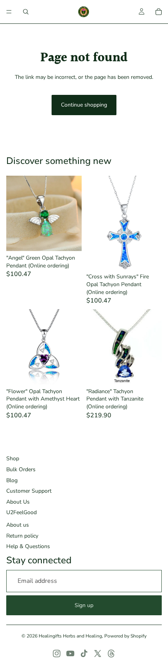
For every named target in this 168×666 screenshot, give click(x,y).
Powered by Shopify (125, 636)
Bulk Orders (21, 469)
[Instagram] (56, 653)
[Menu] (9, 12)
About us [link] (17, 525)
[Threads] (111, 653)
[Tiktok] (84, 653)
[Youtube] (70, 653)
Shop (12, 458)
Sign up (84, 605)
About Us (18, 502)
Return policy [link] (22, 536)
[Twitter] (97, 653)
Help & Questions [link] (28, 546)
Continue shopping (84, 105)
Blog (12, 480)
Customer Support (29, 491)
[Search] (25, 11)
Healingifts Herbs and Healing (70, 636)
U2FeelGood (21, 512)
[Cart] (158, 11)
